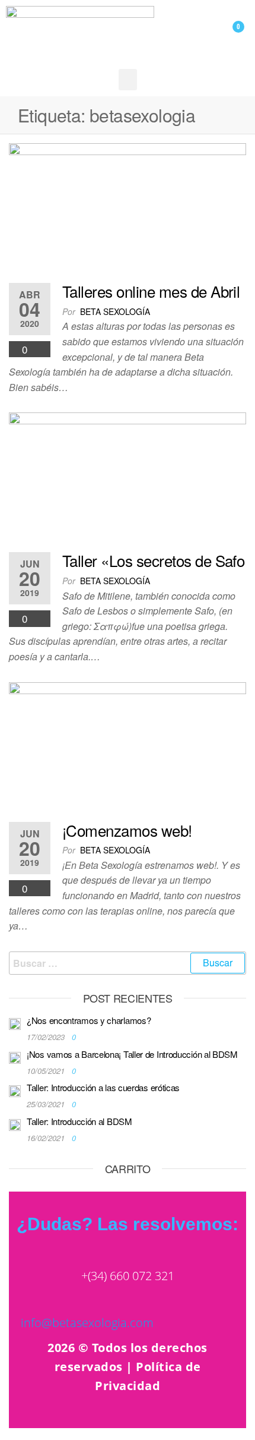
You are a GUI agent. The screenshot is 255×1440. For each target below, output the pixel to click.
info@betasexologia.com (87, 1323)
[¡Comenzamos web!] (127, 747)
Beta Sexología (115, 311)
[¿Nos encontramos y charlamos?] (15, 1022)
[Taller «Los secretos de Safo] (127, 478)
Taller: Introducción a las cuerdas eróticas (103, 1087)
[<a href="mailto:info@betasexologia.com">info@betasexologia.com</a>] (30, 1300)
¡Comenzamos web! (127, 830)
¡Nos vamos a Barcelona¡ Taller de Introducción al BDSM (132, 1054)
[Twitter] (226, 1414)
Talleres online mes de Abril (151, 291)
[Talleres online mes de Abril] (127, 209)
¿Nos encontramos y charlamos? (89, 1020)
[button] (128, 79)
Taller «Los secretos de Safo (153, 560)
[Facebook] (200, 1414)
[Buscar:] (127, 963)
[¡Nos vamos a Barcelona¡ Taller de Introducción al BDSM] (15, 1056)
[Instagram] (173, 1414)
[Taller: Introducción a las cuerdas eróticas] (15, 1089)
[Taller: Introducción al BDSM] (15, 1123)
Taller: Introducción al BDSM (79, 1121)
